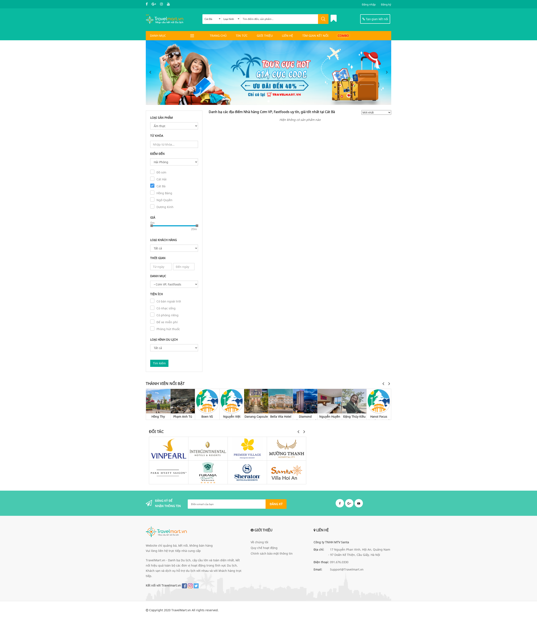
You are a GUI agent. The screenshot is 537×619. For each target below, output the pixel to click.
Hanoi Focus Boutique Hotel (378, 417)
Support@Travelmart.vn (347, 569)
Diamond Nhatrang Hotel (305, 417)
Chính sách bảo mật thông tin (272, 553)
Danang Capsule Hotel (256, 417)
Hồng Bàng (164, 193)
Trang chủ (218, 36)
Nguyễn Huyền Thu (329, 417)
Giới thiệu (265, 36)
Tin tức (242, 36)
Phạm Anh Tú (182, 416)
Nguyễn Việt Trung (231, 417)
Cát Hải (161, 179)
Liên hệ (287, 36)
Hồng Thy (158, 416)
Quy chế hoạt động (264, 548)
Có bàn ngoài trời (168, 301)
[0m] (151, 225)
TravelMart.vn (181, 610)
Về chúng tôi (259, 542)
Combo (343, 36)
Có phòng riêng (167, 315)
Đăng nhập (369, 4)
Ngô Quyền (164, 200)
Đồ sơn (161, 172)
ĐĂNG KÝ (276, 504)
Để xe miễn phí (167, 322)
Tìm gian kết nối (315, 36)
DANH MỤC (158, 36)
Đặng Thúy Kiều (354, 416)
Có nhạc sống (166, 308)
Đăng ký (386, 4)
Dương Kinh (164, 207)
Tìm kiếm (159, 363)
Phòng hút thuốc (168, 329)
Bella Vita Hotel (280, 416)
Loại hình (228, 19)
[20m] (197, 225)
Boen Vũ (207, 416)
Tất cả (368, 383)
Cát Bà (208, 19)
